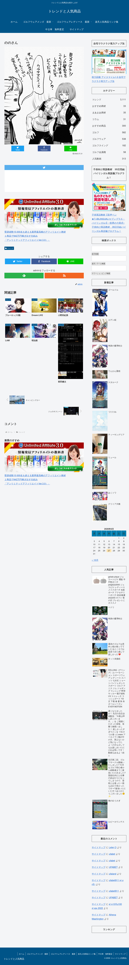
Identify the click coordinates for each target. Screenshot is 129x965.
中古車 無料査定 (105, 954)
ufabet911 (114, 890)
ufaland (112, 873)
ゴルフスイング (109, 145)
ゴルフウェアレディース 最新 (63, 954)
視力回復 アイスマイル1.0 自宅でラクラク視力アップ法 (109, 79)
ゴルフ (109, 132)
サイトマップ (98, 847)
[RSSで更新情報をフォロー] (64, 275)
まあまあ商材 (109, 112)
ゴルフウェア (109, 138)
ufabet (112, 853)
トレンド (10, 248)
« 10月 (95, 560)
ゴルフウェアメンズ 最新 (37, 954)
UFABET (113, 867)
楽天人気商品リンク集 (87, 954)
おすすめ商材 (109, 105)
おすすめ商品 (109, 125)
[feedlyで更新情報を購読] (24, 275)
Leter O (112, 847)
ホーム (21, 954)
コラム (109, 119)
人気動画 (109, 158)
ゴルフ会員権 (109, 152)
